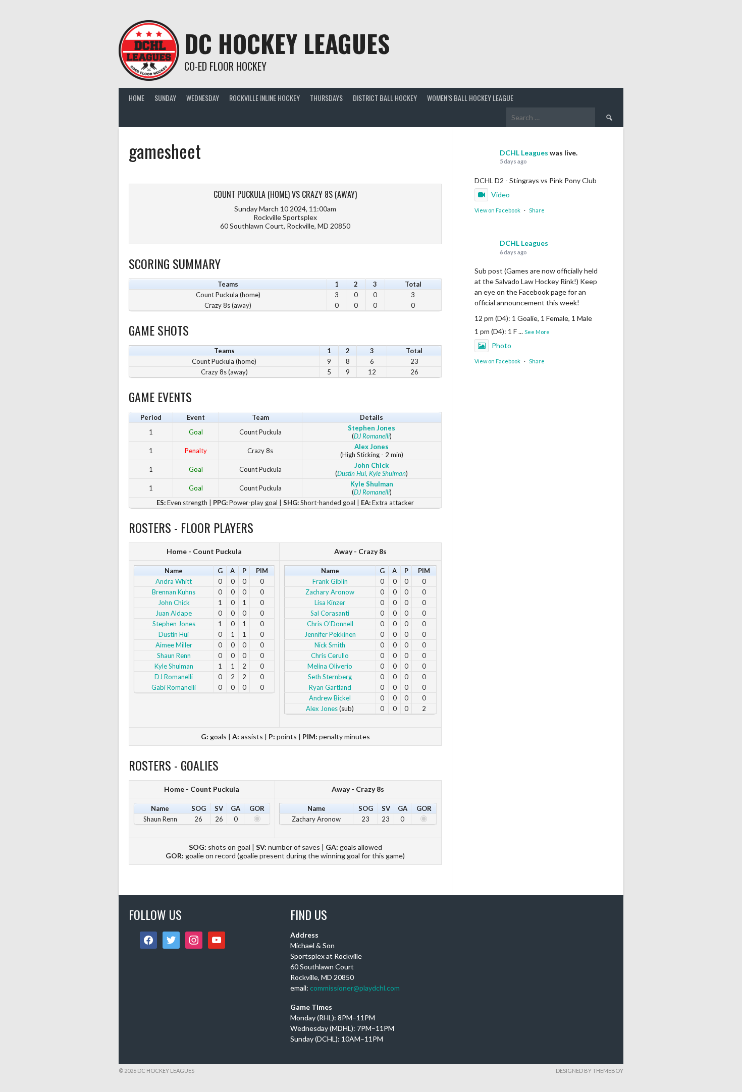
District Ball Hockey (385, 97)
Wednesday (202, 97)
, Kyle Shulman (386, 473)
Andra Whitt (173, 581)
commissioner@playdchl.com (355, 988)
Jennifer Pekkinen (330, 634)
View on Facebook (497, 210)
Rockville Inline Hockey (264, 97)
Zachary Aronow (329, 592)
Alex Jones (371, 447)
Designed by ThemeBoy (589, 1070)
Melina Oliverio (329, 666)
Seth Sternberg (330, 677)
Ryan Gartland (330, 687)
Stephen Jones (371, 428)
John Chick (371, 465)
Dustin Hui (351, 473)
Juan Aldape (173, 613)
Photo (501, 345)
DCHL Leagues (524, 152)
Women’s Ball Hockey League (470, 97)
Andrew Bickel (330, 698)
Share (537, 210)
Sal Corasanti (329, 613)
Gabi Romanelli (173, 687)
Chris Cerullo (330, 655)
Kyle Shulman (371, 484)
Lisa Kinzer (329, 602)
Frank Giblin (330, 581)
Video (500, 194)
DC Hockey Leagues (287, 43)
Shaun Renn (174, 655)
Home (136, 97)
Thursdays (326, 97)
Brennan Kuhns (173, 592)
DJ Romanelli (372, 436)
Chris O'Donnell (330, 624)
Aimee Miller (173, 645)
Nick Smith (329, 645)
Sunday (165, 97)
